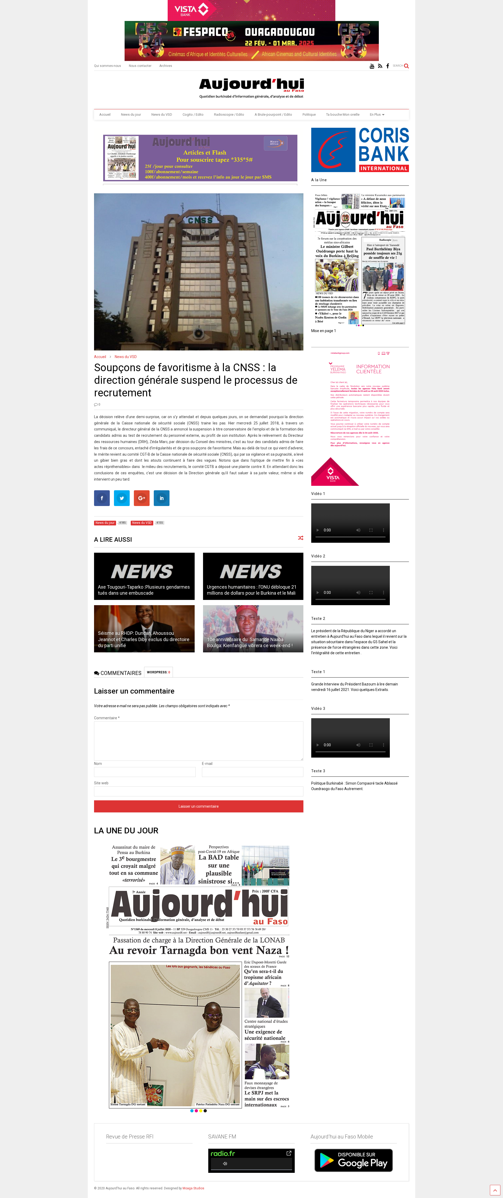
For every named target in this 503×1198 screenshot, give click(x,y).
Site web (101, 783)
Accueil (105, 114)
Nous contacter (140, 66)
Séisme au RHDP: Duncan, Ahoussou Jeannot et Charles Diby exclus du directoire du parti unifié (143, 639)
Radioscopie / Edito (229, 114)
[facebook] (387, 66)
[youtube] (372, 66)
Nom (98, 764)
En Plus (375, 114)
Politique (309, 114)
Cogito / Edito (193, 114)
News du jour (131, 114)
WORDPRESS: (158, 672)
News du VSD (161, 114)
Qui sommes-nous (107, 66)
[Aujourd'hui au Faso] (251, 87)
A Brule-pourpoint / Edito (273, 114)
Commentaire (107, 718)
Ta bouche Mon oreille (342, 114)
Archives (165, 66)
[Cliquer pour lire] (144, 576)
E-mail (207, 764)
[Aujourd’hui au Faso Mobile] (353, 1160)
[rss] (380, 66)
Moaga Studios (193, 1188)
